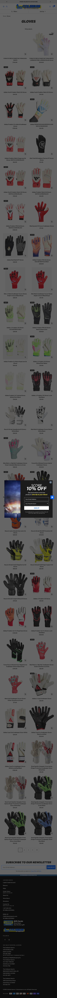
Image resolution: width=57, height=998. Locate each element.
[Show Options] (47, 503)
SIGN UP (36, 508)
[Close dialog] (51, 482)
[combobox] (36, 503)
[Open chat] (52, 497)
